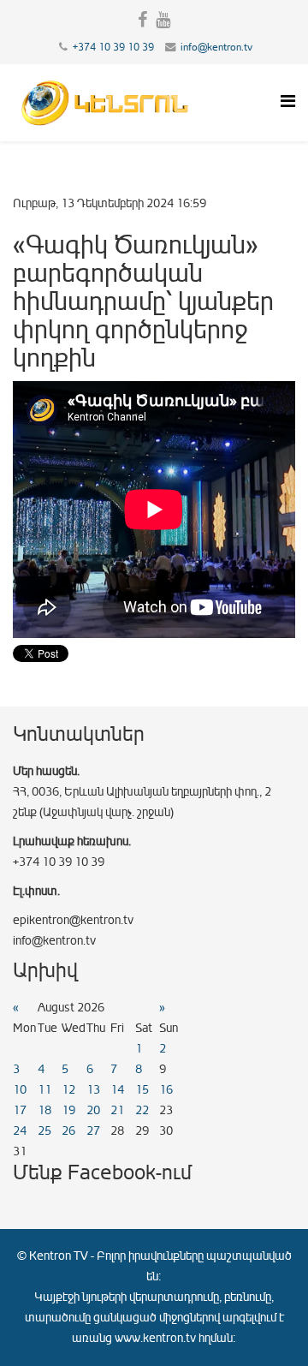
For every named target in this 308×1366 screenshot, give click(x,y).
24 (20, 1131)
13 (93, 1090)
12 (68, 1090)
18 (44, 1110)
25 (44, 1131)
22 (142, 1110)
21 (117, 1110)
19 (68, 1110)
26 (68, 1131)
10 (20, 1090)
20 (93, 1110)
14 (117, 1090)
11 (44, 1090)
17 (20, 1110)
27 (93, 1131)
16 (166, 1090)
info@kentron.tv (216, 47)
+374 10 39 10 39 (113, 47)
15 (142, 1090)
